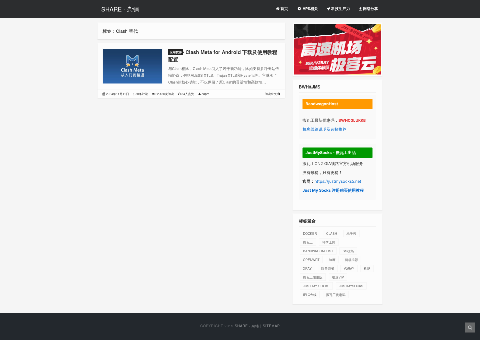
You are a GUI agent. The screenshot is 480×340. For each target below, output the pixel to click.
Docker (310, 233)
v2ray (349, 268)
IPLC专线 (309, 294)
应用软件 (176, 52)
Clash (331, 233)
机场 (367, 268)
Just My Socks (316, 286)
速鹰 (332, 259)
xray (307, 268)
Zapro (205, 94)
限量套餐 (327, 268)
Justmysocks (351, 286)
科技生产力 (340, 8)
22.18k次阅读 (164, 94)
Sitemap (271, 325)
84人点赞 (187, 94)
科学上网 (328, 242)
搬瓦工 (308, 242)
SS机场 (348, 250)
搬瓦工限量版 (312, 277)
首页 (284, 8)
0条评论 (142, 94)
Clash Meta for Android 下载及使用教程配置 (222, 55)
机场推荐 (351, 259)
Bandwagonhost (318, 250)
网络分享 (370, 8)
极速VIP (338, 277)
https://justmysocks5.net (337, 181)
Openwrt (311, 259)
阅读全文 (271, 94)
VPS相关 (310, 8)
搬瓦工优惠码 (336, 294)
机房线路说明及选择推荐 (324, 129)
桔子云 (351, 233)
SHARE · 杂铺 (120, 8)
